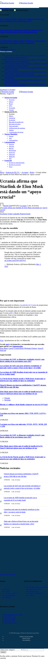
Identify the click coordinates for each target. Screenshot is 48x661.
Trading (11, 130)
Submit (3, 652)
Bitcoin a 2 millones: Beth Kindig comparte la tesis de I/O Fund (23, 405)
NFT (10, 158)
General (11, 110)
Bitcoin (11, 148)
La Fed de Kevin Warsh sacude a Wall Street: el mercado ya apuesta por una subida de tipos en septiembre (22, 42)
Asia (10, 138)
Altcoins (11, 146)
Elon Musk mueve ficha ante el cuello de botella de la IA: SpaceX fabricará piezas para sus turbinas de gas (21, 31)
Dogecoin (12, 152)
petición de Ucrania (29, 305)
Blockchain (12, 150)
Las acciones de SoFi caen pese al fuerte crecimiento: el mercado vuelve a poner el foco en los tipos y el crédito (20, 367)
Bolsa (32, 172)
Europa (11, 136)
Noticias (11, 144)
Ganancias (12, 118)
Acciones (12, 100)
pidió (11, 313)
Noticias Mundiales (10, 134)
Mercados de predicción (16, 122)
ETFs (10, 106)
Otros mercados (13, 126)
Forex (10, 167)
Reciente (7, 400)
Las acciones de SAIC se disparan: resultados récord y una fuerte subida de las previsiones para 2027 (22, 20)
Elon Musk (4, 348)
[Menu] (1, 1)
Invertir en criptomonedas (16, 162)
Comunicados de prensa (16, 132)
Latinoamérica (13, 140)
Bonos (11, 104)
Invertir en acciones (15, 164)
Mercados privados (14, 124)
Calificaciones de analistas (17, 128)
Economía (12, 108)
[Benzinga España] (19, 92)
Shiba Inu (12, 156)
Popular (7, 398)
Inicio (2, 172)
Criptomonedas (9, 142)
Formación (8, 160)
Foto (1, 340)
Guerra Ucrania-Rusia (16, 348)
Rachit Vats (8, 206)
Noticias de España (10, 97)
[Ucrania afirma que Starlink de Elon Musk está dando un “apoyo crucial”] (24, 210)
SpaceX (40, 348)
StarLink (3, 350)
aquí (7, 344)
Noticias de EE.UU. (10, 112)
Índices (11, 102)
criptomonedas (17, 346)
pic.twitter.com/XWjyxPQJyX (15, 260)
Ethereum (12, 154)
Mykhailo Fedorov (30, 348)
